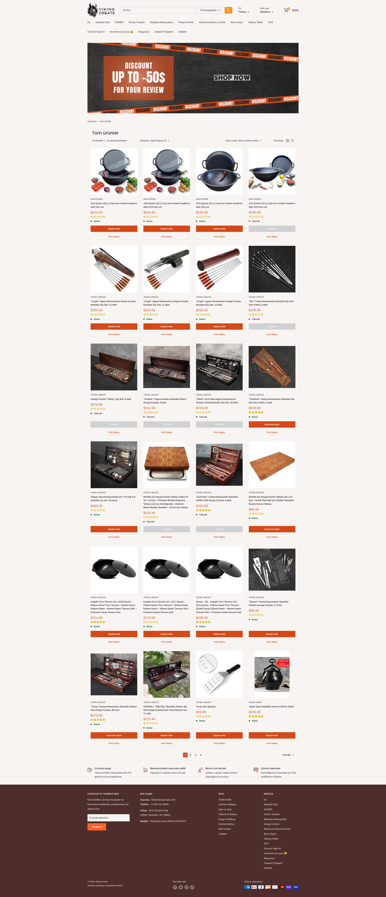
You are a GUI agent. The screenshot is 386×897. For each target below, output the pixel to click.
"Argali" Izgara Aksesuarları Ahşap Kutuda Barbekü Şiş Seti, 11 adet (113, 303)
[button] (98, 216)
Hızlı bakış (114, 236)
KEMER (119, 22)
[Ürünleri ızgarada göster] (287, 140)
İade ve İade (225, 809)
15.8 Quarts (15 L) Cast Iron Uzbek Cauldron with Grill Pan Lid (166, 205)
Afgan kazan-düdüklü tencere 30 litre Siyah (271, 706)
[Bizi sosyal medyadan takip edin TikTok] (192, 887)
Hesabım (265, 11)
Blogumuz (143, 31)
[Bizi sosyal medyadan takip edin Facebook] (175, 887)
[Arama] (228, 10)
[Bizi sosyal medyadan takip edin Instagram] (186, 887)
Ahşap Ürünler (186, 22)
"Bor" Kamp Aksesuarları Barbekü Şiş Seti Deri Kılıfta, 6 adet (271, 303)
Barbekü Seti (102, 22)
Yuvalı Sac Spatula (205, 706)
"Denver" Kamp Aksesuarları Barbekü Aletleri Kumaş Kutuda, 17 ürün (268, 603)
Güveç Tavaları (137, 22)
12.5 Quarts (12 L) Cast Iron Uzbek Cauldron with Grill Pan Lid (272, 205)
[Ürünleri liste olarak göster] (292, 140)
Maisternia (97, 199)
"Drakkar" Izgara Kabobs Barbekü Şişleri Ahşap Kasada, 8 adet (164, 401)
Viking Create (98, 297)
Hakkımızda (225, 799)
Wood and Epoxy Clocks (212, 22)
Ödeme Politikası (228, 814)
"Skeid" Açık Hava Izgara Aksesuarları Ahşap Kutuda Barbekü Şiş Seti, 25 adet (217, 401)
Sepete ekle (114, 228)
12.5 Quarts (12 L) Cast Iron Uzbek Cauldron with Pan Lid (219, 205)
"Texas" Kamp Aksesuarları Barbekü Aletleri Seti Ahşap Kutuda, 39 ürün (114, 708)
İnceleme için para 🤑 (121, 31)
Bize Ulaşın (237, 22)
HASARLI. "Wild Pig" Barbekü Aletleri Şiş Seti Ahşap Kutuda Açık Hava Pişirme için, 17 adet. (165, 710)
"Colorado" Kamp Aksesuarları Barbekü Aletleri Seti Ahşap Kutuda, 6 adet (217, 499)
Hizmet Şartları (226, 824)
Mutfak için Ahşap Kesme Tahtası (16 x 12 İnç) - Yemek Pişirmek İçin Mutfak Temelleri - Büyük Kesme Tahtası (272, 500)
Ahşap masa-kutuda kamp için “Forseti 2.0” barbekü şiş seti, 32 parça (113, 499)
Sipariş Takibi (255, 22)
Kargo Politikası (227, 819)
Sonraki (286, 755)
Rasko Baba (255, 702)
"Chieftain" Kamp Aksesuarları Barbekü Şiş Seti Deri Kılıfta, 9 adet (271, 401)
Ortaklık (182, 31)
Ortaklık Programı (164, 31)
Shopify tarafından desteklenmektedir (105, 885)
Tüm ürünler (105, 121)
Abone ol (97, 826)
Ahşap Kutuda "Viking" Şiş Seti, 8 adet (111, 399)
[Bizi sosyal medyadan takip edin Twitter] (181, 887)
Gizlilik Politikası (227, 804)
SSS (270, 22)
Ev (88, 22)
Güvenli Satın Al (96, 31)
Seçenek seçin (272, 424)
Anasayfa (91, 121)
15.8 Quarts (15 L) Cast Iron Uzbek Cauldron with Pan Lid (114, 205)
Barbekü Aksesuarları (161, 22)
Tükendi (272, 228)
